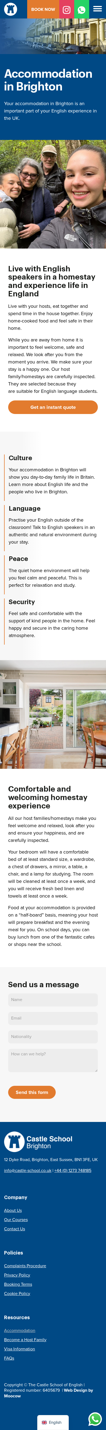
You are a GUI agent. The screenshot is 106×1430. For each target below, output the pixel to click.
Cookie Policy (17, 1293)
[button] (97, 9)
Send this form (32, 1092)
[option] (53, 70)
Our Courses (16, 1219)
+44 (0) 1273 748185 (72, 1170)
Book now (43, 9)
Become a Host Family (25, 1340)
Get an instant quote (53, 407)
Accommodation (19, 1330)
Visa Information (19, 1349)
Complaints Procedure (25, 1266)
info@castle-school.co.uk (27, 1170)
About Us (13, 1210)
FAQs (9, 1358)
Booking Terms (18, 1284)
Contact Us (14, 1229)
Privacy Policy (17, 1275)
